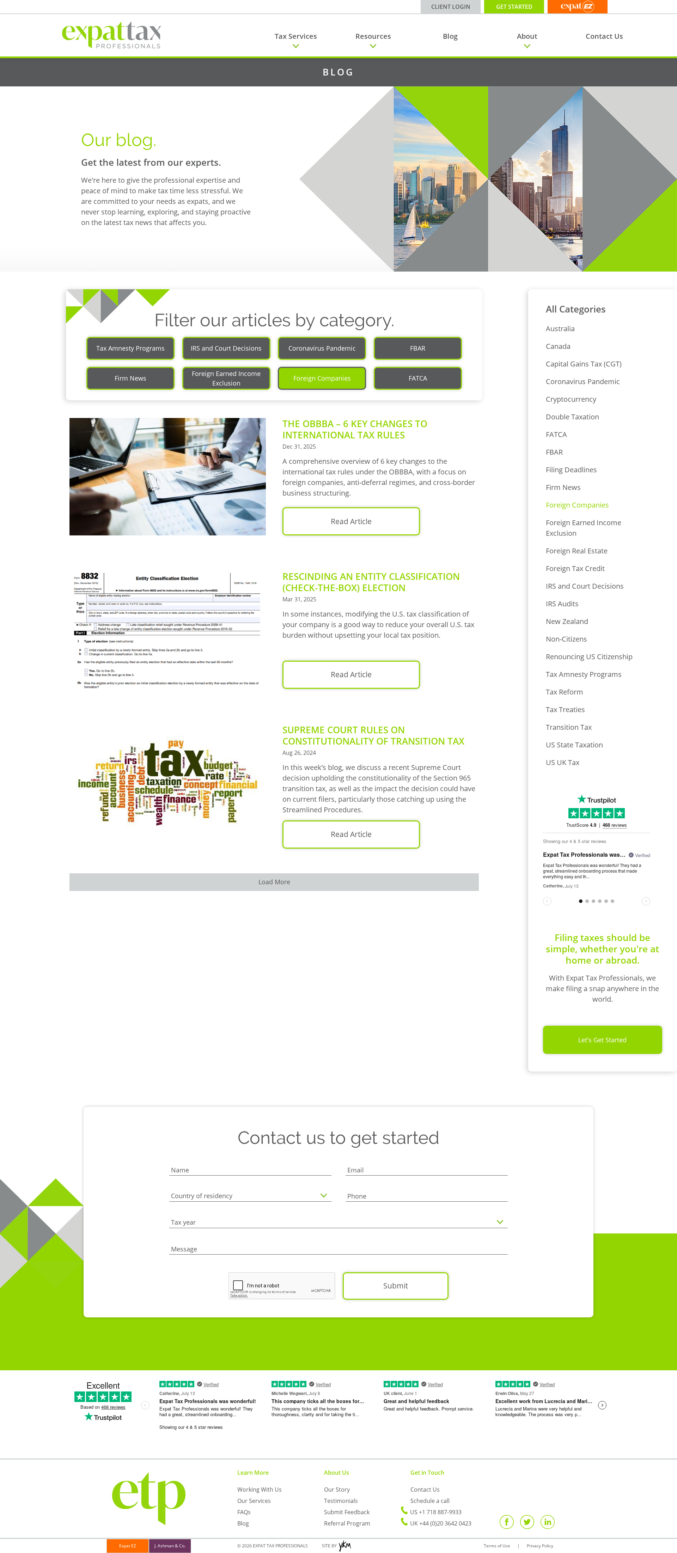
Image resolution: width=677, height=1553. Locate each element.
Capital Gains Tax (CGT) (584, 364)
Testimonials (341, 1501)
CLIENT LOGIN (450, 7)
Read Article (351, 521)
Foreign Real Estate (577, 551)
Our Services (254, 1501)
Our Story (337, 1489)
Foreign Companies (577, 505)
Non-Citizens (566, 639)
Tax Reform (564, 692)
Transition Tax (569, 727)
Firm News (563, 487)
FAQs (244, 1512)
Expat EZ (127, 1546)
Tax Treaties (565, 709)
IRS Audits (562, 603)
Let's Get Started (602, 1040)
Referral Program (347, 1523)
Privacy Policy (540, 1546)
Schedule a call (430, 1501)
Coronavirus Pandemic (583, 381)
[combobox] (250, 1196)
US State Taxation (574, 745)
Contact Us (604, 36)
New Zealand (567, 621)
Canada (558, 346)
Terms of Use (497, 1546)
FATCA (556, 434)
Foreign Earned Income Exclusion (583, 528)
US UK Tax (562, 762)
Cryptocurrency (571, 399)
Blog (450, 36)
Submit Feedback (347, 1512)
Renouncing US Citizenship (589, 656)
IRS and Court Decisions (585, 586)
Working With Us (259, 1489)
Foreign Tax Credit (575, 568)
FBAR (554, 452)
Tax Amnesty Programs (584, 674)
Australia (560, 328)
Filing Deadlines (571, 469)
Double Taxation (572, 416)
